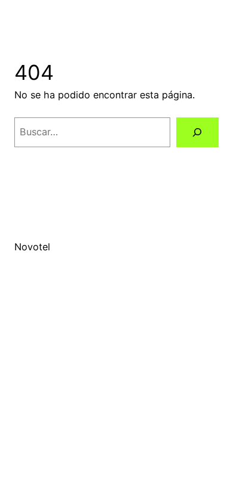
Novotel (32, 247)
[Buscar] (197, 132)
